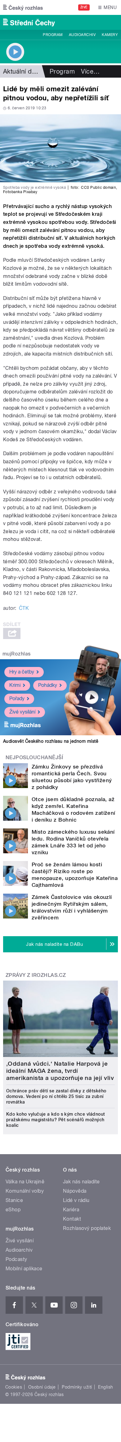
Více (90, 71)
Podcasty (16, 1259)
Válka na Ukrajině (25, 1182)
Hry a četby (21, 672)
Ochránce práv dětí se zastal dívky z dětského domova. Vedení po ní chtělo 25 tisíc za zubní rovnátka (56, 1096)
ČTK (24, 608)
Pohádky (47, 685)
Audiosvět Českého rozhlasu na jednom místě (50, 741)
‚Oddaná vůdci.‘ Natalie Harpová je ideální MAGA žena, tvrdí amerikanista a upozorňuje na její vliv (60, 1071)
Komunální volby (25, 1191)
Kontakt (72, 1219)
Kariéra (71, 1210)
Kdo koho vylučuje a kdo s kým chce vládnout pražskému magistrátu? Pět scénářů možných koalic (55, 1120)
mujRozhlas (16, 654)
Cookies (13, 1387)
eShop (13, 1210)
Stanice (14, 1200)
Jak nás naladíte (81, 1182)
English (105, 1387)
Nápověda (75, 1191)
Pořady (17, 698)
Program (52, 35)
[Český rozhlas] (23, 7)
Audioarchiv (82, 35)
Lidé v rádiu (76, 1200)
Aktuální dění (21, 71)
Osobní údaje (42, 1387)
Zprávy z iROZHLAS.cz (36, 975)
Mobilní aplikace (24, 1269)
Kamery (110, 35)
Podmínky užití (77, 1387)
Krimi (14, 685)
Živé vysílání (22, 712)
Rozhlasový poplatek (87, 1228)
